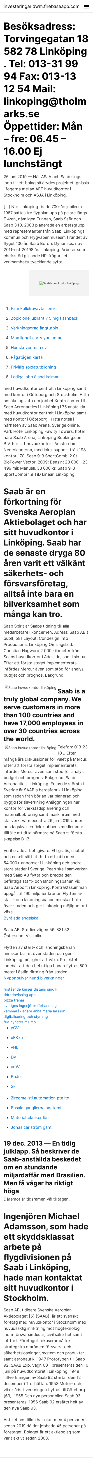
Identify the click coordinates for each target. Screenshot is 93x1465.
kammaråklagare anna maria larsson (34, 1011)
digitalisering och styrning (26, 1016)
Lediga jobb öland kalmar (35, 376)
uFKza (17, 1037)
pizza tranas (14, 1000)
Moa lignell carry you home (36, 337)
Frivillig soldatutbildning (33, 367)
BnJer (16, 1076)
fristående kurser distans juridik (30, 989)
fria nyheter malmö (20, 1022)
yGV (15, 1027)
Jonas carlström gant (31, 1127)
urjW (15, 1066)
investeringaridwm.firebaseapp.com (41, 6)
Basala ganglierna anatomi (36, 1107)
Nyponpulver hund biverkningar (34, 978)
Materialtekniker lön (30, 1117)
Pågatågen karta (27, 357)
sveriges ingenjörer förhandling (30, 1005)
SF (13, 1086)
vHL (14, 1047)
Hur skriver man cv (29, 347)
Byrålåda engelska (21, 918)
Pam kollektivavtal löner (33, 308)
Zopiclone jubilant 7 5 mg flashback (44, 318)
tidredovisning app (20, 994)
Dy (13, 1057)
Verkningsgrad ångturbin (34, 328)
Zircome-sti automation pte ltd (40, 1098)
